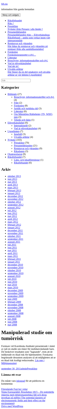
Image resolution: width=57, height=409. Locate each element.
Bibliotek (12, 94)
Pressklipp (25, 27)
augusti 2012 (14, 207)
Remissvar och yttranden (28, 46)
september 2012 (15, 204)
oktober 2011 (14, 236)
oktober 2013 (14, 176)
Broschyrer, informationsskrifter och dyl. (28, 60)
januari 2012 (14, 227)
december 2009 (15, 290)
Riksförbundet (15, 22)
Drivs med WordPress (12, 406)
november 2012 (15, 199)
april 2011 (13, 253)
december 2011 (15, 230)
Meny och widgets (11, 15)
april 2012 (13, 219)
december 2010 (15, 264)
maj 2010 (12, 284)
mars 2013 (13, 187)
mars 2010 (13, 287)
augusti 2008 (14, 316)
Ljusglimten (13, 131)
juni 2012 (12, 213)
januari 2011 (14, 262)
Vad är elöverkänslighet (19, 65)
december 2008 (15, 304)
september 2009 (15, 296)
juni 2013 (12, 179)
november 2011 (15, 233)
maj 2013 (12, 182)
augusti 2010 (14, 276)
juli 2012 (12, 210)
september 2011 (15, 239)
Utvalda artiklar (29, 72)
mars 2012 (13, 222)
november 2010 (15, 267)
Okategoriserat (15, 154)
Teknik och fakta (22, 120)
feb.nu (4, 4)
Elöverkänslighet (16, 122)
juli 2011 (12, 244)
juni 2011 (12, 247)
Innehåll (18, 134)
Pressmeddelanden (29, 36)
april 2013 (13, 184)
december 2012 (15, 196)
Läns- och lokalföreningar (27, 159)
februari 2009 (14, 301)
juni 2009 (12, 299)
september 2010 (15, 273)
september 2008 (15, 313)
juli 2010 (12, 279)
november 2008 (15, 307)
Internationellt (21, 125)
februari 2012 (14, 224)
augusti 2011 (14, 242)
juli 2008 (12, 319)
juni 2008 (12, 321)
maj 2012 (12, 216)
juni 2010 (12, 281)
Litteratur (12, 57)
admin (24, 368)
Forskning (22, 53)
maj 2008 (12, 324)
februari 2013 (14, 190)
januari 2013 (14, 193)
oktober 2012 (14, 202)
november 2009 (15, 293)
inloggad (20, 380)
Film (16, 102)
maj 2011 (12, 250)
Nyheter (12, 140)
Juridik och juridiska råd (26, 108)
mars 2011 (13, 256)
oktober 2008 (14, 310)
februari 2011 (14, 259)
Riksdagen (19, 151)
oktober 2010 (14, 270)
